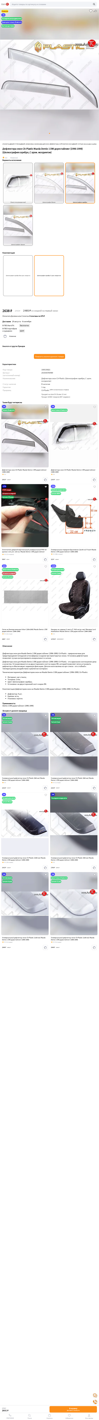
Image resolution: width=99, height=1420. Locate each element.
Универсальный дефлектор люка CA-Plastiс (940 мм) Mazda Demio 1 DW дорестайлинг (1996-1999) (72, 859)
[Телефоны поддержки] (95, 1402)
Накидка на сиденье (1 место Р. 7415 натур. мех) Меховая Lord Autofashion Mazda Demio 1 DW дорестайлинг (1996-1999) (73, 630)
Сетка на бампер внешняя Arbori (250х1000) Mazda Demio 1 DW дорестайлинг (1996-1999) (24, 630)
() (59, 390)
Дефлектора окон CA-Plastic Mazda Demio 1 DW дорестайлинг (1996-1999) (24, 471)
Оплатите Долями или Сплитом (23, 316)
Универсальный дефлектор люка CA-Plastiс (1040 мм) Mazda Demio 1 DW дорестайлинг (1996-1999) (24, 859)
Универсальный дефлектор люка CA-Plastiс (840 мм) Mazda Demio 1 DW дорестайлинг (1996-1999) (23, 779)
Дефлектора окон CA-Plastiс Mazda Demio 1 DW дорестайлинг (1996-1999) (73, 471)
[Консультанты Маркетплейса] (95, 1395)
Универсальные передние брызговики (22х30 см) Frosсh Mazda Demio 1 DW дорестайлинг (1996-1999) (73, 551)
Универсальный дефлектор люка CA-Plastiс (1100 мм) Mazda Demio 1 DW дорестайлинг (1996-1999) (24, 939)
